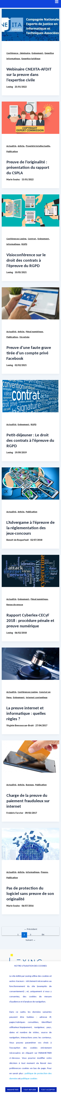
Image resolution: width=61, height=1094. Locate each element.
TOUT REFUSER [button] (29, 1089)
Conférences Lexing (16, 238)
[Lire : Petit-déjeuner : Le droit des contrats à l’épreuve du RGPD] (30, 396)
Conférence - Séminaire (18, 53)
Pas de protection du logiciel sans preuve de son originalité (30, 893)
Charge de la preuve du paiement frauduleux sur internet (28, 801)
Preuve (44, 872)
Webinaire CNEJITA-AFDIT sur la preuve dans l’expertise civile (29, 74)
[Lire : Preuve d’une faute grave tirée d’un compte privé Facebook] (30, 303)
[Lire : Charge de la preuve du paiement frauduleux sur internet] (30, 756)
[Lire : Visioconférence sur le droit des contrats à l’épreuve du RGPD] (30, 210)
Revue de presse (14, 604)
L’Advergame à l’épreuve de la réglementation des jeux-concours (30, 528)
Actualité (11, 146)
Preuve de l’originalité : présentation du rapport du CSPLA (27, 167)
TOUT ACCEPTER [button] (48, 1089)
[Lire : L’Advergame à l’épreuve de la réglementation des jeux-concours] (30, 483)
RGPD (24, 244)
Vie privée (24, 337)
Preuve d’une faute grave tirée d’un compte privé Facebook (28, 353)
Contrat (32, 238)
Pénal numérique (34, 331)
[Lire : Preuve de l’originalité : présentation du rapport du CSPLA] (30, 118)
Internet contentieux (36, 697)
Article (21, 146)
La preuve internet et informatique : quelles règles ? (26, 713)
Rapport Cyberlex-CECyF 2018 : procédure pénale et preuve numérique (30, 620)
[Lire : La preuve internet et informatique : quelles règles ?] (30, 664)
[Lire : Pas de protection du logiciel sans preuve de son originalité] (30, 844)
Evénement (37, 53)
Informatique (13, 244)
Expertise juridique (30, 58)
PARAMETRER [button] (12, 1089)
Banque (30, 784)
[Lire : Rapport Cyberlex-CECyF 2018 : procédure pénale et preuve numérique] (30, 571)
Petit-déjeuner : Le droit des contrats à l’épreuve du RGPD (30, 440)
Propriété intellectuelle (38, 146)
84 (43, 934)
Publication (12, 151)
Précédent (30, 929)
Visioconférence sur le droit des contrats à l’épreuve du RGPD (26, 260)
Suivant (31, 940)
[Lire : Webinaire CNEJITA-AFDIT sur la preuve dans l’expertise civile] (30, 25)
